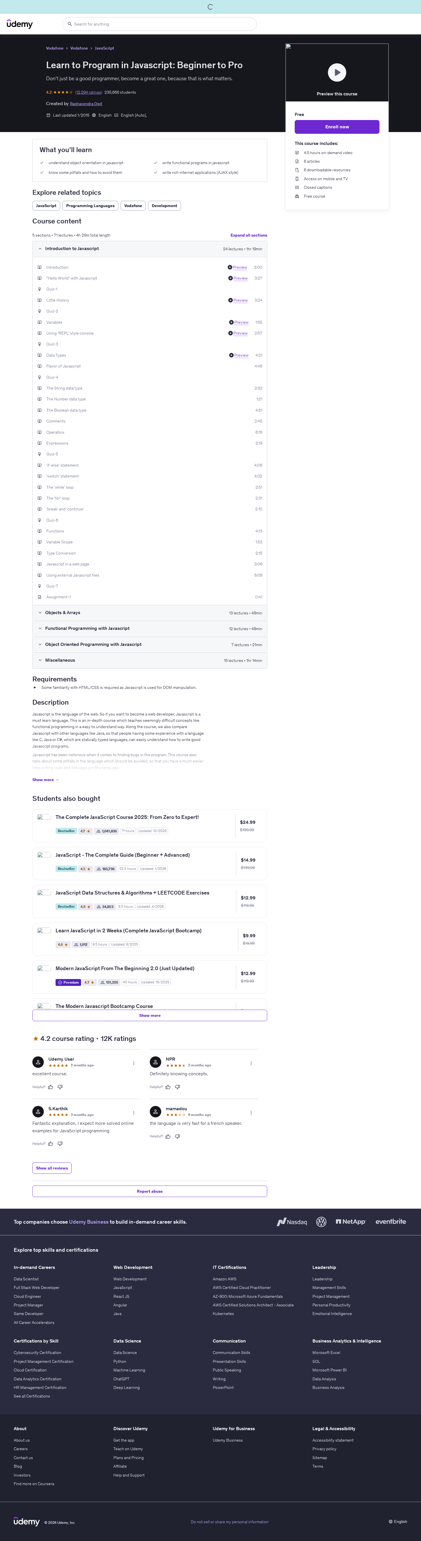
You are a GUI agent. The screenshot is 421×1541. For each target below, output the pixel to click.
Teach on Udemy (128, 1448)
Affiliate (120, 1466)
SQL (316, 1361)
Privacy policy (324, 1448)
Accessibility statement (333, 1440)
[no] (60, 1087)
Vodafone (55, 48)
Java (117, 1313)
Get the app (123, 1440)
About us (22, 1440)
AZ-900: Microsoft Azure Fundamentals (248, 1296)
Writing (219, 1378)
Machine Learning (129, 1370)
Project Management (331, 1296)
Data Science (125, 1352)
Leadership (322, 1278)
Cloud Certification (30, 1370)
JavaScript (104, 48)
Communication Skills (231, 1352)
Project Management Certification (44, 1361)
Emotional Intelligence (332, 1313)
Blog (18, 1466)
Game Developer (29, 1313)
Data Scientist (26, 1278)
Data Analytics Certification (38, 1378)
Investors (22, 1475)
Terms (317, 1466)
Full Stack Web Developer (37, 1287)
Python (119, 1361)
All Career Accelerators (34, 1322)
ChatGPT (121, 1378)
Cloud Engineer (27, 1296)
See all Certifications (32, 1396)
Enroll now (337, 126)
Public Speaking (227, 1370)
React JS (121, 1296)
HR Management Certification (40, 1387)
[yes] (50, 1087)
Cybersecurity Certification (37, 1352)
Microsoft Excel (326, 1352)
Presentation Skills (229, 1361)
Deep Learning (126, 1387)
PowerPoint (223, 1387)
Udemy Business (89, 1221)
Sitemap (319, 1457)
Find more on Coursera (34, 1483)
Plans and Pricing (128, 1457)
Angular (120, 1305)
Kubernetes (223, 1313)
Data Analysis (324, 1378)
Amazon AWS (225, 1278)
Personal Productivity (331, 1305)
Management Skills (329, 1287)
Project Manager (28, 1305)
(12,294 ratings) (88, 92)
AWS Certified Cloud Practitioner (242, 1287)
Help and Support (129, 1475)
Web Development (130, 1278)
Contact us (23, 1457)
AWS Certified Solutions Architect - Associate (253, 1305)
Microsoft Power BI (329, 1370)
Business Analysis (328, 1387)
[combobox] (159, 24)
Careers (21, 1448)
